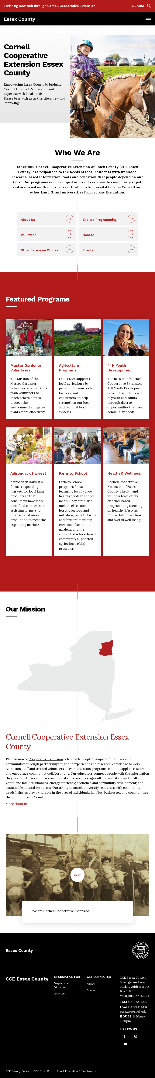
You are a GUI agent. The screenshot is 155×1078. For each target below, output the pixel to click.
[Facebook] (125, 1036)
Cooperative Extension (46, 759)
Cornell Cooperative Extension (71, 6)
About (91, 983)
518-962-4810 (137, 1002)
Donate (88, 235)
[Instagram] (135, 1036)
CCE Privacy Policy (17, 1071)
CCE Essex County (27, 979)
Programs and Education (62, 985)
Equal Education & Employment (77, 1071)
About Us (28, 220)
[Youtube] (125, 1044)
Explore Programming (100, 220)
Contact (92, 990)
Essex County (19, 19)
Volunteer (28, 235)
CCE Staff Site (43, 1071)
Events (88, 250)
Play (79, 878)
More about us (17, 804)
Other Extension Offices (39, 250)
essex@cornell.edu (133, 1011)
